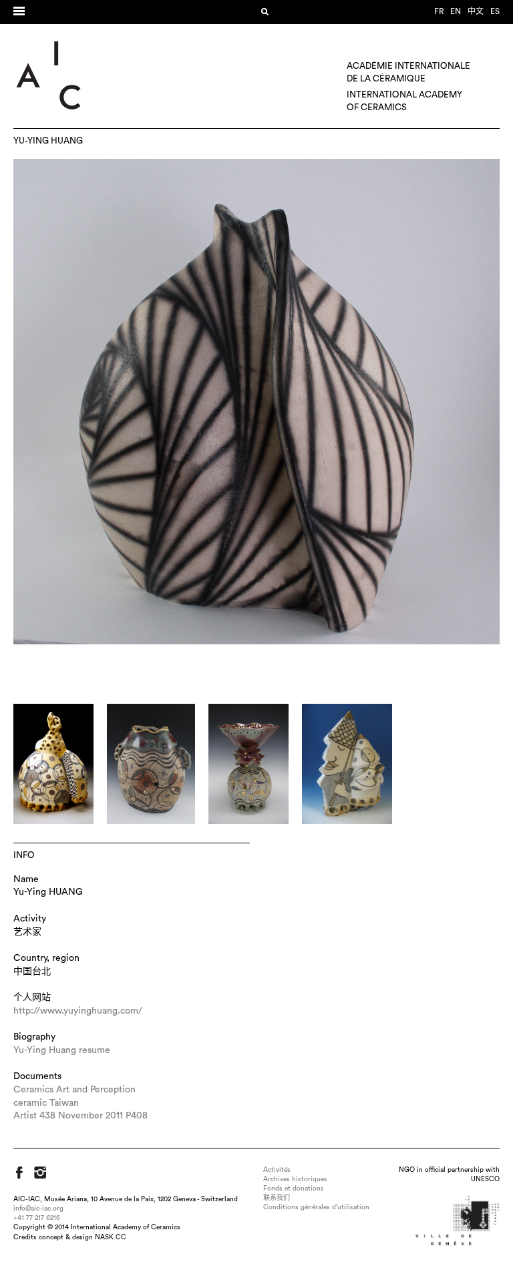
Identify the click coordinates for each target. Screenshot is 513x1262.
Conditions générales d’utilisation (316, 1207)
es (495, 11)
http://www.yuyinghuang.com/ (77, 1011)
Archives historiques (295, 1179)
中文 (476, 11)
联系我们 (276, 1198)
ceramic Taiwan (46, 1103)
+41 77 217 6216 (36, 1218)
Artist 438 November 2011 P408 (80, 1115)
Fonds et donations (293, 1188)
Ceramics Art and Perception (74, 1089)
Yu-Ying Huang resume (61, 1050)
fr (439, 11)
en (455, 11)
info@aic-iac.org (38, 1208)
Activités (277, 1170)
